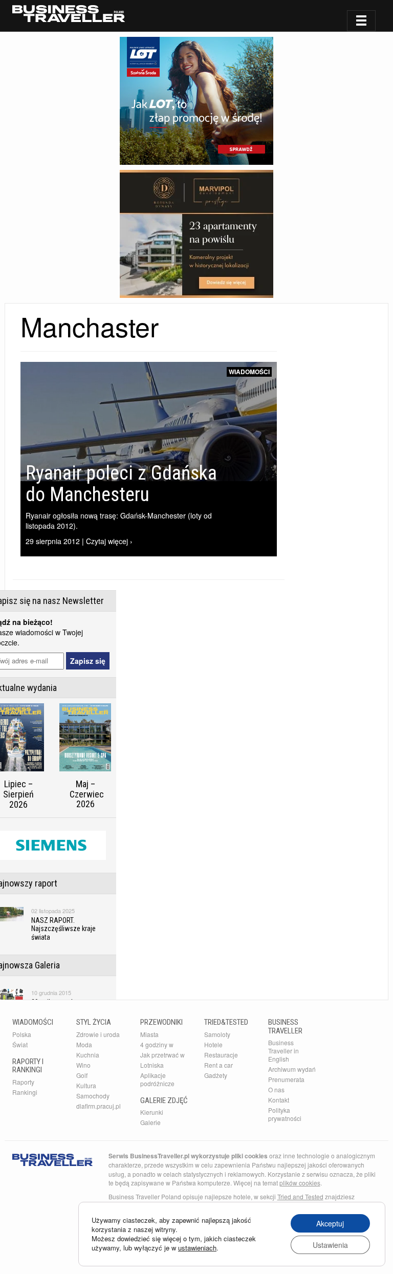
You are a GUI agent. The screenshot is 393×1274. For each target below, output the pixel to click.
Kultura (86, 1085)
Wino (83, 1065)
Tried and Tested (300, 1196)
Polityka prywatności (284, 1114)
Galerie (150, 1122)
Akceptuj (330, 1223)
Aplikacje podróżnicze (157, 1079)
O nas (276, 1089)
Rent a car (218, 1065)
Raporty (23, 1081)
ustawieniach (197, 1248)
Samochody (93, 1095)
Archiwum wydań (292, 1069)
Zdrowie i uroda (98, 1034)
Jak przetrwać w (162, 1054)
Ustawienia (330, 1245)
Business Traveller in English (283, 1050)
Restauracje (221, 1054)
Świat (20, 1044)
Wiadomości (249, 371)
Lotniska (152, 1065)
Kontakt (278, 1099)
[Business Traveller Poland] (68, 13)
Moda (84, 1044)
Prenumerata (286, 1079)
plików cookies (299, 1182)
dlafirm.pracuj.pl (98, 1106)
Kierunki (151, 1112)
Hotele (213, 1044)
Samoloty (217, 1034)
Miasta (149, 1034)
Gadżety (215, 1075)
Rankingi (24, 1092)
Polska (21, 1034)
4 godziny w (156, 1044)
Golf (82, 1075)
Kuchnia (87, 1054)
